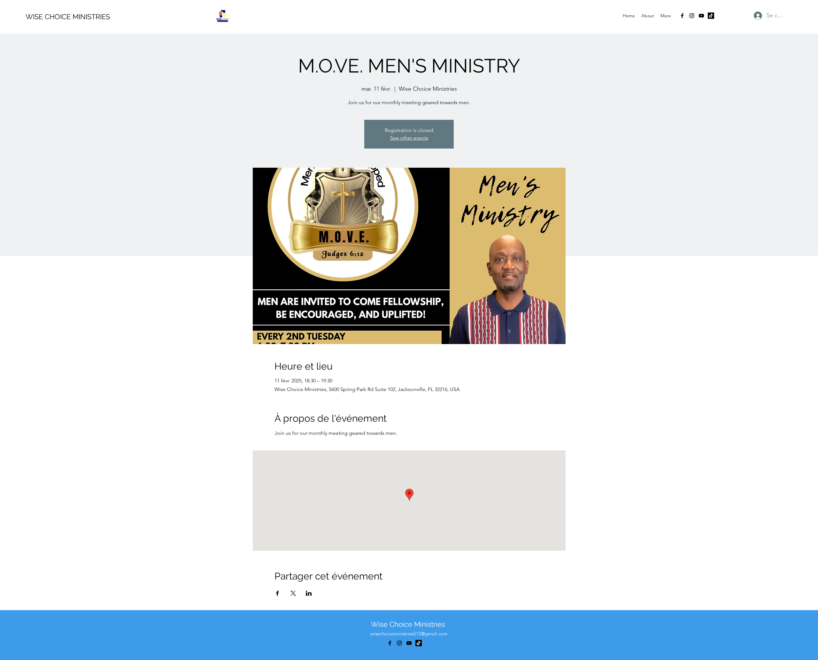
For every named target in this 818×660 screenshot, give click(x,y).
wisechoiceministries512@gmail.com (409, 634)
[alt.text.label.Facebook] (682, 15)
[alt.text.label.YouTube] (701, 15)
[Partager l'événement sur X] (293, 593)
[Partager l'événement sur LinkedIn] (309, 593)
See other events (409, 138)
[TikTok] (711, 15)
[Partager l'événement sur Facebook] (277, 593)
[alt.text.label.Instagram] (692, 15)
